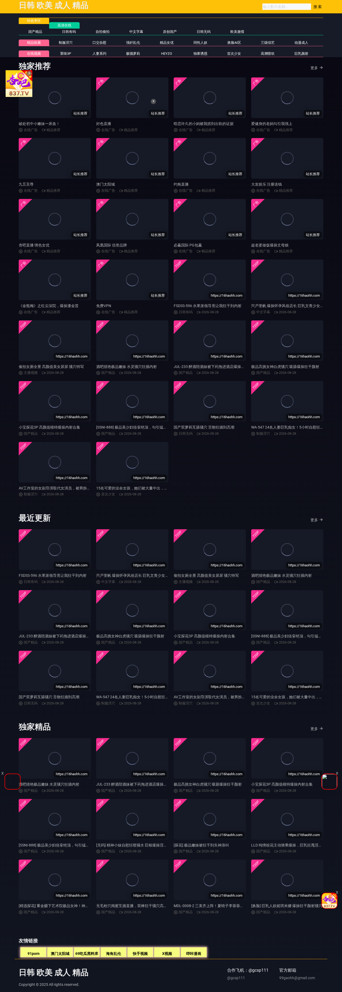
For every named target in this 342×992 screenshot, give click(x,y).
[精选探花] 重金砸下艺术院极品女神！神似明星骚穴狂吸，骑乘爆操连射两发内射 (86, 906)
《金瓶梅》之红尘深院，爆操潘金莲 (49, 306)
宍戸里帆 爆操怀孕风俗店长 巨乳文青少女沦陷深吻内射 (142, 575)
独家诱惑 (200, 54)
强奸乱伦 (133, 43)
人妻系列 (99, 54)
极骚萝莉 (133, 54)
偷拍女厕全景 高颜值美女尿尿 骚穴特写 (51, 366)
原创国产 (170, 32)
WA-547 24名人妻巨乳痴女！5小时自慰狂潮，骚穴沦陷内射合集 (149, 697)
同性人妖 (200, 43)
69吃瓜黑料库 (86, 953)
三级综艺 (268, 43)
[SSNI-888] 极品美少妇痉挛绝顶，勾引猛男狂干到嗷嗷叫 (142, 427)
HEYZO (166, 54)
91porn (34, 953)
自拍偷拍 (103, 32)
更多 (314, 68)
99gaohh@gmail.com (297, 978)
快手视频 (140, 953)
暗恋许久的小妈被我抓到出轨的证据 (204, 123)
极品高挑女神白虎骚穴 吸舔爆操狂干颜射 (285, 366)
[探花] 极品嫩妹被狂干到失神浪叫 (201, 845)
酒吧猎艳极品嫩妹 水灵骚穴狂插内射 (126, 366)
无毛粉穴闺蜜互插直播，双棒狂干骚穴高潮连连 (135, 906)
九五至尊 (26, 184)
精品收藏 (34, 43)
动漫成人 (301, 43)
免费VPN (103, 306)
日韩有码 (69, 32)
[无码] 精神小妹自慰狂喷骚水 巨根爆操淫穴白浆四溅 (139, 845)
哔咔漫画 (193, 953)
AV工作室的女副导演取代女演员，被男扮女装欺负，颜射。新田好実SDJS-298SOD (87, 488)
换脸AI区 (234, 43)
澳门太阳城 (105, 184)
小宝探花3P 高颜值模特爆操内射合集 (49, 427)
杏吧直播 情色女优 (34, 245)
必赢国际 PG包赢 (188, 245)
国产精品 (35, 32)
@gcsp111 (236, 978)
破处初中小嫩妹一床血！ (39, 123)
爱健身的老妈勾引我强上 (271, 123)
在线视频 (34, 54)
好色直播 (103, 123)
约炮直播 (181, 184)
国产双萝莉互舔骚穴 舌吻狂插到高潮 (204, 427)
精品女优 (167, 43)
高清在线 (64, 25)
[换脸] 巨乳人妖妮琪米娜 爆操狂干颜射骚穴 (286, 906)
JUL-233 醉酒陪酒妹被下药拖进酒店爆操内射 (211, 366)
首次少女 (234, 54)
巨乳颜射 (301, 54)
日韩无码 (204, 32)
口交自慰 (99, 43)
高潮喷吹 (268, 54)
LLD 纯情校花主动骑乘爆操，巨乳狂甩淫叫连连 (290, 845)
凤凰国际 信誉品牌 (111, 245)
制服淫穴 (66, 43)
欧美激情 (237, 32)
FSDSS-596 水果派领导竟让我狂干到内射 (208, 306)
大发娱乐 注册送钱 (266, 184)
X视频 (167, 953)
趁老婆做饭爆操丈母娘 (270, 245)
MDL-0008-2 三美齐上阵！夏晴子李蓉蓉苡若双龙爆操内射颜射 (225, 906)
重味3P (65, 54)
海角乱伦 (113, 953)
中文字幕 (136, 32)
